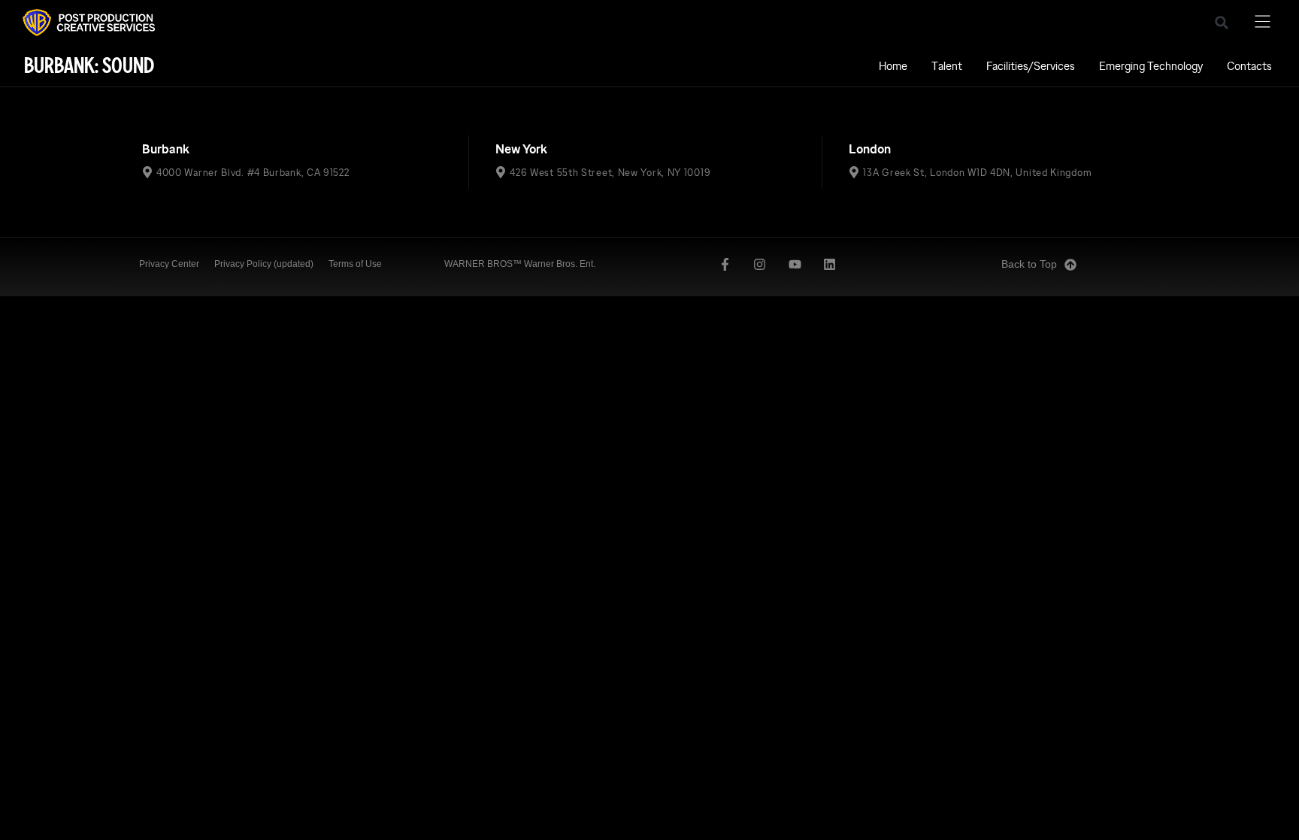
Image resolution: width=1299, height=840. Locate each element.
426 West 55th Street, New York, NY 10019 (610, 172)
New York (521, 149)
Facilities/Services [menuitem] (1030, 66)
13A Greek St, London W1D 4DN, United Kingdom (977, 172)
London (870, 149)
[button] (1222, 23)
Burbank (165, 149)
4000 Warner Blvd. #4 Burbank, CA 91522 (253, 172)
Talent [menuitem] (946, 66)
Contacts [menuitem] (1249, 66)
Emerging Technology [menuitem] (1151, 66)
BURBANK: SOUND (89, 65)
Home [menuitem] (893, 66)
